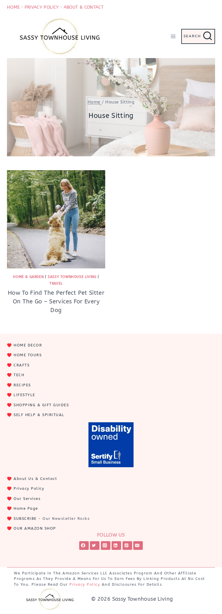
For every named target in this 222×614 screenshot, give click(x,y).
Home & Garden (28, 277)
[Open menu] (173, 36)
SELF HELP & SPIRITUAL (39, 415)
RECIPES (22, 385)
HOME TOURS (28, 355)
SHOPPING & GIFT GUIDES (41, 405)
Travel (56, 283)
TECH (19, 375)
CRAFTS (21, 365)
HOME (13, 7)
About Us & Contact (35, 478)
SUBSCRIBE (25, 518)
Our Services (27, 498)
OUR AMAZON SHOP (35, 528)
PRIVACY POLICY (42, 7)
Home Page (26, 508)
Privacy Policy (29, 488)
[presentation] (56, 219)
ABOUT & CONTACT (83, 7)
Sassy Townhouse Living (72, 277)
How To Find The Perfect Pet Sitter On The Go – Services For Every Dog (56, 302)
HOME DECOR (28, 345)
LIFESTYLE (24, 395)
